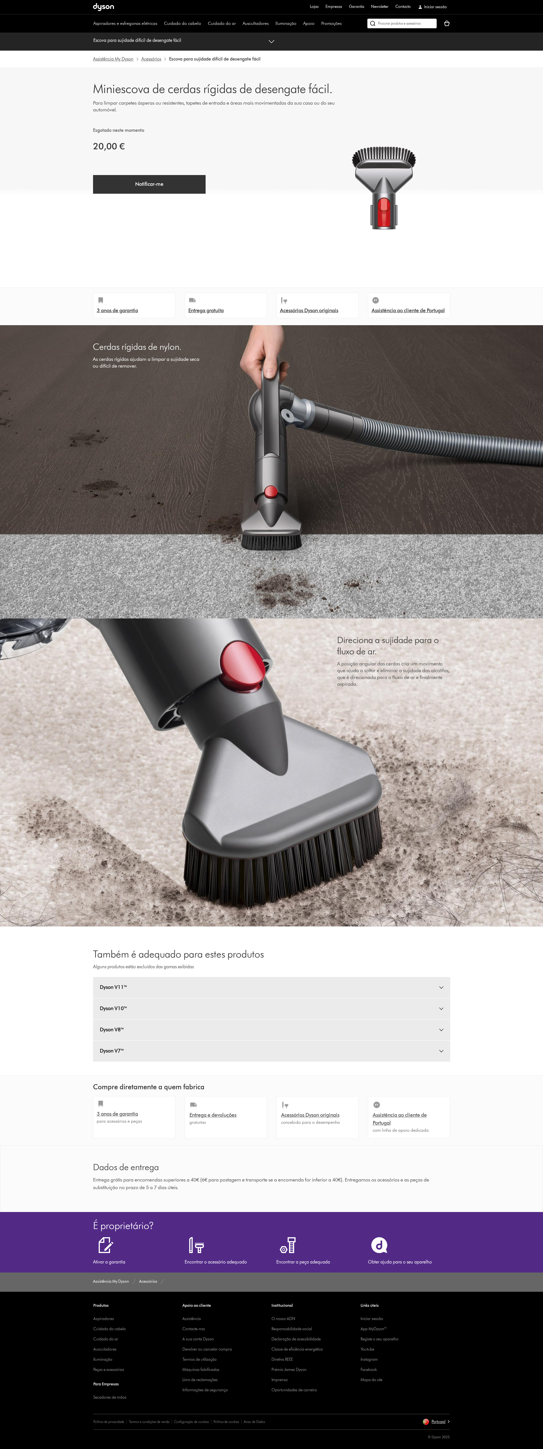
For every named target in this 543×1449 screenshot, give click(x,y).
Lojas (314, 6)
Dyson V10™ (113, 1008)
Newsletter (380, 6)
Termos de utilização (199, 1359)
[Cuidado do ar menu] (239, 23)
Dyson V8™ (112, 1030)
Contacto (403, 6)
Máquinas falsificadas (200, 1369)
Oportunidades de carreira (294, 1390)
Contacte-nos (193, 1329)
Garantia (356, 6)
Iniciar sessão (372, 1318)
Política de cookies (226, 1422)
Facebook (369, 1369)
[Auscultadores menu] (271, 23)
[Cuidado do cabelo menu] (204, 23)
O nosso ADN (283, 1318)
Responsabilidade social (292, 1329)
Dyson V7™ (112, 1051)
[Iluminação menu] (299, 23)
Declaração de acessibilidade (296, 1339)
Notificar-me (149, 184)
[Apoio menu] (317, 23)
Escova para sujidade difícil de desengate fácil (137, 40)
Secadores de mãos (109, 1397)
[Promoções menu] (344, 23)
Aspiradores (103, 1318)
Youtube (367, 1349)
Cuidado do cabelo (182, 23)
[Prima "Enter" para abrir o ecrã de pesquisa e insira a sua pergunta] (402, 23)
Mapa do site (371, 1379)
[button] (436, 1421)
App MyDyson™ (374, 1329)
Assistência (191, 1318)
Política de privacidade (108, 1422)
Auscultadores (256, 23)
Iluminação (285, 23)
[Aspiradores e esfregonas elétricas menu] (160, 23)
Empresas (334, 6)
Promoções (331, 23)
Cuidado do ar (222, 23)
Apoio (308, 23)
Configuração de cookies (191, 1422)
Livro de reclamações (200, 1379)
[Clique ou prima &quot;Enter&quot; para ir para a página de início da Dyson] (103, 7)
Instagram (369, 1359)
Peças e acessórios (108, 1369)
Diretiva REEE (282, 1359)
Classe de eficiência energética (297, 1349)
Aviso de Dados (254, 1422)
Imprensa (280, 1379)
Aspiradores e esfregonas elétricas (125, 23)
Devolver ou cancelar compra (207, 1349)
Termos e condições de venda (149, 1422)
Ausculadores (105, 1349)
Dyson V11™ (113, 987)
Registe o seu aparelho (379, 1339)
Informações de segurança (205, 1390)
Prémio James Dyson (289, 1369)
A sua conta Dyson (198, 1339)
